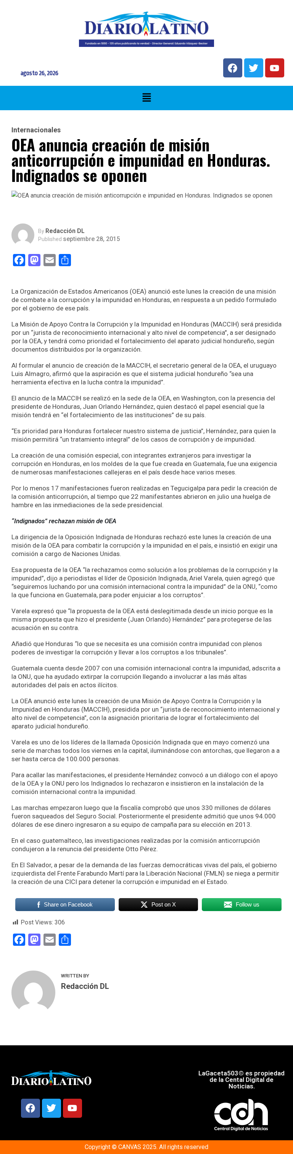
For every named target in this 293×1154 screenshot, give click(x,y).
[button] (146, 98)
